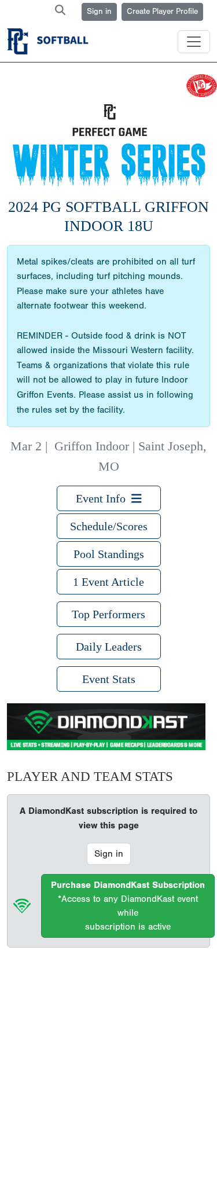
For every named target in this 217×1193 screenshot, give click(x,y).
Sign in (99, 11)
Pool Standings (108, 554)
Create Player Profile (162, 11)
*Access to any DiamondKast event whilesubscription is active (128, 906)
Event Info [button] (103, 498)
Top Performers (108, 614)
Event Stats (108, 679)
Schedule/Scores (109, 526)
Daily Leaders (109, 646)
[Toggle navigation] (194, 41)
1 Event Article (108, 581)
